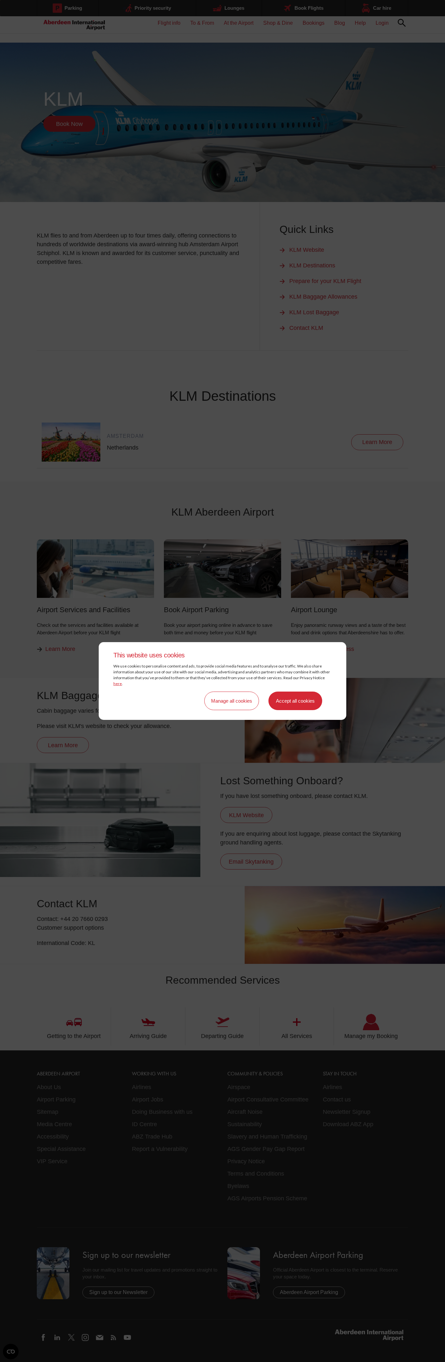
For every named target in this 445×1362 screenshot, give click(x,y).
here (117, 683)
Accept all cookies (295, 701)
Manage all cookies (231, 701)
